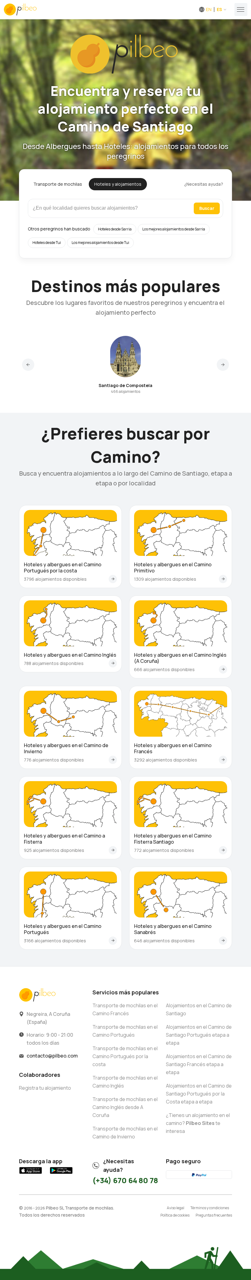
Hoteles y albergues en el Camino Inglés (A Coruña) (180, 658)
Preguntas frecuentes (214, 1215)
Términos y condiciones (209, 1207)
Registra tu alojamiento (45, 1087)
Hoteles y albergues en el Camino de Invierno (66, 748)
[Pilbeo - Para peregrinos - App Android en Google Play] (61, 1174)
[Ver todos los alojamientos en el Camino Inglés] (113, 663)
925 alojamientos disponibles (54, 850)
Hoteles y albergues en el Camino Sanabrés (173, 929)
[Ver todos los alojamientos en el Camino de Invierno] (113, 760)
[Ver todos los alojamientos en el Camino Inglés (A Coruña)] (223, 669)
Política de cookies (174, 1215)
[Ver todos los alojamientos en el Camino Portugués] (113, 940)
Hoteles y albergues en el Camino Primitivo (173, 567)
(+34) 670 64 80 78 (125, 1180)
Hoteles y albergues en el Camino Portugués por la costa (62, 567)
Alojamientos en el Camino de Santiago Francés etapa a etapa (199, 1064)
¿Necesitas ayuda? (203, 184)
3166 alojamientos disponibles (55, 941)
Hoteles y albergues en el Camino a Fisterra (64, 839)
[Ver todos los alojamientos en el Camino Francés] (223, 760)
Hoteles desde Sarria (115, 229)
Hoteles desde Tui (46, 242)
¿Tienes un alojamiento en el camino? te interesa (198, 1123)
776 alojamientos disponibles (54, 760)
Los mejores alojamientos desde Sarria (173, 229)
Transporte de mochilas (57, 184)
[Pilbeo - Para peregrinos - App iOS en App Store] (30, 1174)
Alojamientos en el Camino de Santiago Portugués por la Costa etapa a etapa (199, 1093)
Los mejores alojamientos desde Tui (100, 242)
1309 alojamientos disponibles (165, 579)
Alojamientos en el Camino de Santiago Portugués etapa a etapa (199, 1035)
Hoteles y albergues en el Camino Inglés (70, 655)
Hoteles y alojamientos (117, 184)
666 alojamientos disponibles (164, 669)
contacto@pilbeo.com (52, 1055)
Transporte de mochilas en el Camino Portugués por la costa (125, 1056)
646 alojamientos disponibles (164, 941)
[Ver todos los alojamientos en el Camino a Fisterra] (113, 850)
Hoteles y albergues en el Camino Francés (173, 748)
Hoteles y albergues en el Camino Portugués (62, 929)
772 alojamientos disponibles (164, 850)
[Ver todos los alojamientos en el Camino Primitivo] (223, 579)
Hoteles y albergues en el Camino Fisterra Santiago (173, 839)
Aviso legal (175, 1207)
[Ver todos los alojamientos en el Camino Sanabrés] (223, 940)
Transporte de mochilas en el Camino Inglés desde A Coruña (125, 1107)
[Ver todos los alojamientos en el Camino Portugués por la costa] (113, 579)
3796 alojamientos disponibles (55, 579)
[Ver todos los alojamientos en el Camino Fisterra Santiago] (223, 850)
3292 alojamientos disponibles (165, 760)
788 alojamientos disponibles (54, 663)
